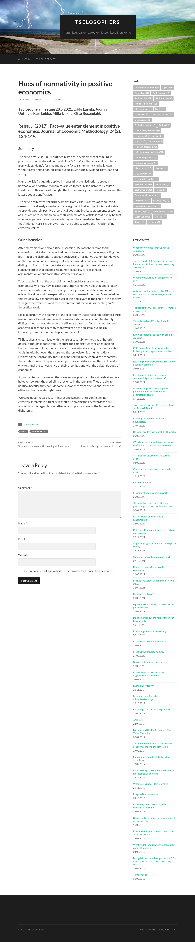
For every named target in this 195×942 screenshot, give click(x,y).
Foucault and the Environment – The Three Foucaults (152, 732)
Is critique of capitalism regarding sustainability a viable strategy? (150, 376)
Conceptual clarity (162, 114)
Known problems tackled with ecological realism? (154, 336)
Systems (160, 216)
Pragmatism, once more (145, 794)
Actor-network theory (147, 87)
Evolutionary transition (147, 130)
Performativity (143, 184)
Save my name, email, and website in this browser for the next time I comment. (68, 571)
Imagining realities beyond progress (151, 709)
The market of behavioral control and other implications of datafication (152, 745)
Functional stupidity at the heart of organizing (151, 758)
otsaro (38, 99)
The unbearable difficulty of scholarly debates (152, 323)
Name (22, 523)
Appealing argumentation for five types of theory (155, 545)
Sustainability (143, 216)
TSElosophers (97, 22)
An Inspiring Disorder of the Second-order (152, 457)
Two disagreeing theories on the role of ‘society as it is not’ (153, 407)
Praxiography (161, 200)
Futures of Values (142, 482)
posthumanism (143, 189)
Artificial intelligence (146, 103)
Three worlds (140, 874)
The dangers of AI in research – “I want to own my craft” (154, 309)
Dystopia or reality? (143, 685)
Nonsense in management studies (150, 661)
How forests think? (143, 593)
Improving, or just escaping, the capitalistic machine (149, 806)
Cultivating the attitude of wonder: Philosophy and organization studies (152, 350)
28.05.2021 (24, 99)
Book (159, 109)
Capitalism (141, 114)
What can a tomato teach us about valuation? (151, 249)
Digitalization (143, 119)
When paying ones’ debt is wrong (150, 783)
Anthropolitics (143, 98)
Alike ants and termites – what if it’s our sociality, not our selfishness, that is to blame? (153, 294)
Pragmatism (142, 200)
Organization (143, 173)
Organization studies (146, 179)
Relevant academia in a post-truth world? (154, 431)
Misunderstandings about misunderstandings (146, 698)
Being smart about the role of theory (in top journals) (153, 619)
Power (160, 189)
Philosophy (162, 184)
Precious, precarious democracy (149, 631)
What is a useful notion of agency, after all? (153, 279)
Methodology (39, 431)
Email (22, 539)
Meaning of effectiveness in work (150, 492)
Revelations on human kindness (149, 641)
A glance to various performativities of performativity (153, 606)
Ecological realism (145, 125)
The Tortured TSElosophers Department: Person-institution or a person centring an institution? (154, 264)
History (140, 141)
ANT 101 (138, 719)
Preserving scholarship (147, 206)
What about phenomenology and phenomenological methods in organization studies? (150, 391)
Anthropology (164, 98)
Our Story (24, 59)
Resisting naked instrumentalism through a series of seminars (154, 363)
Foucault (156, 136)
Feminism (141, 136)
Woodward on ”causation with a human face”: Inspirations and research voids (153, 444)
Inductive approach (145, 157)
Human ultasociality (146, 146)
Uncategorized (31, 424)
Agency (168, 87)
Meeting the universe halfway (148, 651)
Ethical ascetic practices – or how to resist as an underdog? (154, 833)
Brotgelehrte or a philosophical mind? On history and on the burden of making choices (154, 861)
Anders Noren (160, 929)
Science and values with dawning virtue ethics (43, 444)
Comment (25, 487)
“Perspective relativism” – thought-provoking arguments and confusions (152, 504)
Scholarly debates (163, 211)
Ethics (24, 431)
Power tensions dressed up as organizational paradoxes (148, 674)
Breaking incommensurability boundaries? (148, 420)
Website (23, 555)
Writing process (46, 59)
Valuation (155, 222)
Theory (139, 222)
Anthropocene (161, 93)
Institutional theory (145, 163)
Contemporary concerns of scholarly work (152, 471)
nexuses (161, 168)
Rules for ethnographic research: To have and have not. (154, 531)
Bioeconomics (143, 109)
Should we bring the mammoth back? (100, 444)
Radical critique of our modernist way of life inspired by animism (154, 772)
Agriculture (142, 93)
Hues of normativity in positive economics (149, 569)
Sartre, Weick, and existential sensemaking (148, 518)
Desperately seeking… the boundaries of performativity (154, 819)
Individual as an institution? (149, 152)
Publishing (142, 211)
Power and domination (147, 195)
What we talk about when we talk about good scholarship (154, 846)
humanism (155, 141)
